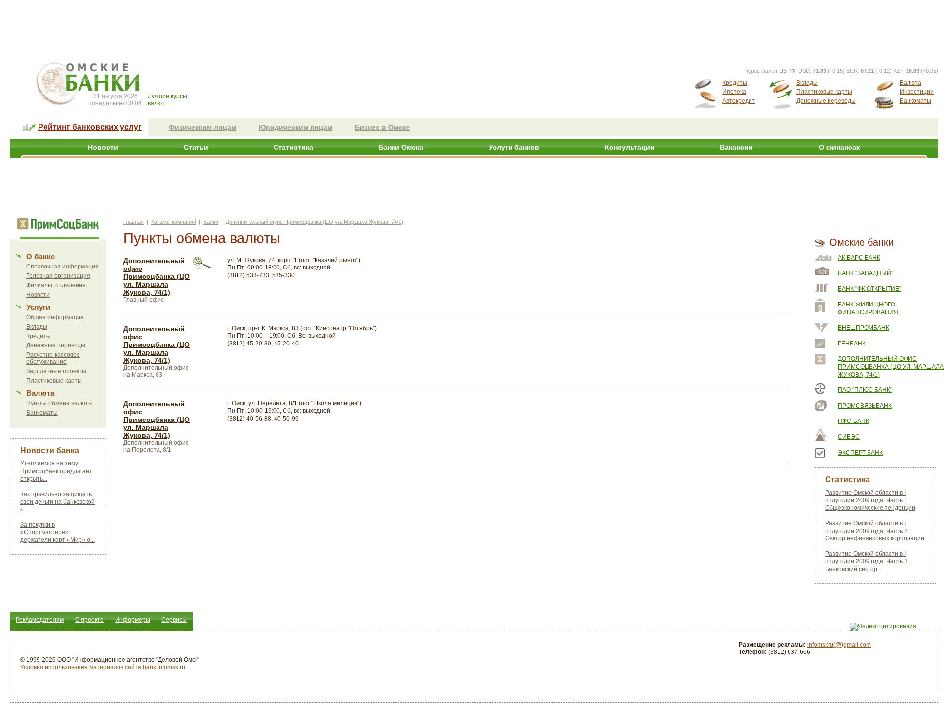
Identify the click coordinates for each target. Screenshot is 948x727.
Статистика (293, 147)
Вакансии (736, 147)
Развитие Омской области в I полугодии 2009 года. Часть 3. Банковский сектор (867, 561)
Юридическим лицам (295, 127)
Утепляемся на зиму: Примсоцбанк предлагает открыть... (56, 471)
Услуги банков (514, 147)
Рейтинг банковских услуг (90, 127)
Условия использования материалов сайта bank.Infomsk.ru (102, 667)
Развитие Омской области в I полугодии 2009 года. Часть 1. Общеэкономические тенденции (870, 500)
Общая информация (55, 317)
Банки (210, 222)
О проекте (89, 619)
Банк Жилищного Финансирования (868, 308)
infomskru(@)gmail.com (839, 644)
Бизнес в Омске (382, 127)
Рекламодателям (40, 619)
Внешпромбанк (863, 327)
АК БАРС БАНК (859, 257)
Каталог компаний (173, 222)
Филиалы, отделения (56, 285)
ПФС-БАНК (853, 421)
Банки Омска (401, 147)
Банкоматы (915, 100)
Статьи (196, 147)
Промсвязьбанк (865, 405)
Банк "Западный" (865, 273)
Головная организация (58, 275)
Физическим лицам (202, 127)
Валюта (910, 82)
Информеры (132, 619)
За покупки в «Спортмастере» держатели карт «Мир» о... (57, 532)
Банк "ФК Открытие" (869, 288)
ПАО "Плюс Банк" (865, 389)
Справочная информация (62, 266)
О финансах (839, 147)
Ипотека (734, 91)
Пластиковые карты (824, 91)
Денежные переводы (826, 100)
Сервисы (174, 619)
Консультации (630, 147)
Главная (133, 222)
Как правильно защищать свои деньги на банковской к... (57, 502)
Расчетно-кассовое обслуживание (53, 358)
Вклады (807, 82)
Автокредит (738, 100)
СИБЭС (849, 436)
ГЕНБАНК (852, 343)
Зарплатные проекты (56, 371)
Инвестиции (917, 91)
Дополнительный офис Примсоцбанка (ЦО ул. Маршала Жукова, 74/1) (314, 222)
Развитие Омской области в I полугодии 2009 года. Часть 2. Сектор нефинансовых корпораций (874, 531)
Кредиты (734, 82)
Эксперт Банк (860, 452)
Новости (103, 147)
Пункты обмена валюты (59, 403)
